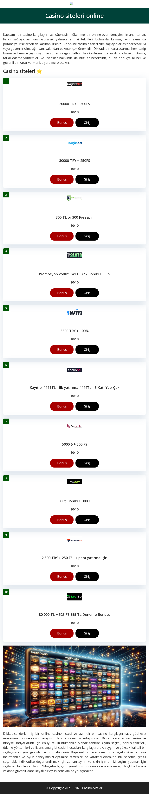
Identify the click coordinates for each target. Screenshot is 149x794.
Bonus (62, 122)
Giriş (87, 122)
